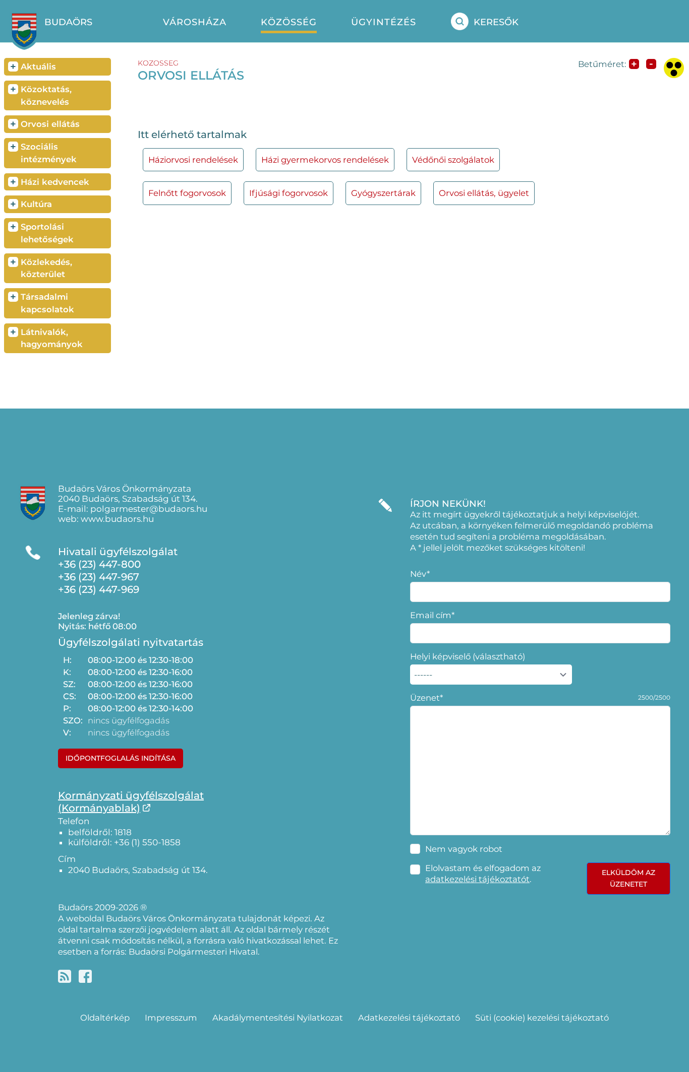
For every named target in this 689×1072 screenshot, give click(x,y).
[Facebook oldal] (85, 976)
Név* (420, 574)
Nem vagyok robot (463, 849)
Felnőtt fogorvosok (187, 193)
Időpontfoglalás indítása (121, 758)
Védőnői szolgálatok (453, 160)
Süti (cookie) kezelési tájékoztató (542, 1018)
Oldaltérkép (105, 1018)
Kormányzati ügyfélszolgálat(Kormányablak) (131, 801)
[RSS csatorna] (64, 976)
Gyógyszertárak (383, 193)
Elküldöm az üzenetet (628, 878)
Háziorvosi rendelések (193, 160)
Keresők (496, 22)
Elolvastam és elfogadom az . (483, 873)
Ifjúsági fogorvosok (288, 193)
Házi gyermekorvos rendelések (325, 160)
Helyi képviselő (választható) (467, 656)
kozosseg (158, 63)
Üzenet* (426, 698)
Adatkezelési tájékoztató (409, 1018)
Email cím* (432, 615)
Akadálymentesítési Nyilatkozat (277, 1018)
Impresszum (171, 1018)
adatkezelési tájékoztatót (477, 879)
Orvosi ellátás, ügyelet (484, 193)
